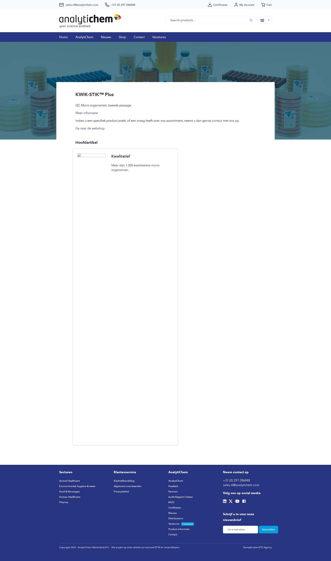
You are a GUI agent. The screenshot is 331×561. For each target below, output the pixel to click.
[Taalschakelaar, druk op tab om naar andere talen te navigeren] (265, 20)
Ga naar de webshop (90, 128)
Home (63, 36)
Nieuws (106, 36)
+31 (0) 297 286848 (236, 480)
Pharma (63, 502)
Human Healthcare (69, 497)
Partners (173, 491)
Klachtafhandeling (124, 481)
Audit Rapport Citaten (180, 497)
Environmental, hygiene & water (77, 486)
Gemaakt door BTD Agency (257, 547)
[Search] (251, 20)
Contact (139, 36)
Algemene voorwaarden (127, 486)
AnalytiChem (84, 36)
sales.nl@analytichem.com (241, 484)
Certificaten (174, 507)
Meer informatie (86, 112)
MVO (171, 502)
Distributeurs (175, 518)
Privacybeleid (121, 491)
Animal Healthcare (69, 481)
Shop (122, 36)
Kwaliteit (173, 486)
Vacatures (159, 36)
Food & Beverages (69, 491)
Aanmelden (268, 529)
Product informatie (178, 529)
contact (216, 120)
